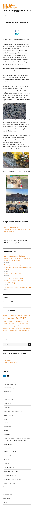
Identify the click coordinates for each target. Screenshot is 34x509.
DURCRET (11, 318)
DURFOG (4, 321)
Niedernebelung (11, 326)
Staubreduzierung (6, 328)
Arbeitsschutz (13, 315)
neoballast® (7, 456)
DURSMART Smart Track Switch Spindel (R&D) (17, 287)
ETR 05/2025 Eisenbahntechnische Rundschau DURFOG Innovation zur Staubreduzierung (14, 280)
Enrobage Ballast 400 (10, 475)
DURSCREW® (8, 415)
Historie (4, 326)
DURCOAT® (7, 427)
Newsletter (6, 498)
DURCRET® (7, 403)
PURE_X (6, 459)
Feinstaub (27, 321)
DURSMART (19, 321)
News (4, 487)
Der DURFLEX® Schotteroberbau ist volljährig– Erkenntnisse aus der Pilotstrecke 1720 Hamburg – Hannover (17, 258)
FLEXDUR (5, 323)
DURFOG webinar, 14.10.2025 (13, 274)
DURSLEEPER (8, 399)
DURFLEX (21, 318)
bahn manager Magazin (11, 227)
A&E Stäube (5, 315)
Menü (5, 15)
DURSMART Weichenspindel (13, 411)
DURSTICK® (7, 419)
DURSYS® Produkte (9, 384)
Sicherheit (20, 326)
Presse (5, 491)
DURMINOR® (8, 444)
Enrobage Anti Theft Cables (12, 479)
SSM (26, 326)
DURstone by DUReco (11, 452)
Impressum (7, 360)
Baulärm (20, 315)
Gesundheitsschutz (13, 323)
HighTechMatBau (23, 323)
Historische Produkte (10, 483)
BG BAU (25, 315)
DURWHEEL (8, 431)
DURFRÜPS (11, 321)
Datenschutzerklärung (10, 362)
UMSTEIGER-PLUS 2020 (11, 471)
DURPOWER (8, 434)
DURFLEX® (7, 392)
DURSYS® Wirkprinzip (11, 388)
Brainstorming (7, 494)
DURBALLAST (8, 448)
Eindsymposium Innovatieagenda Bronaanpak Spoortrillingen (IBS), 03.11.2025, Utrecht (17, 267)
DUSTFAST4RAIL (9, 467)
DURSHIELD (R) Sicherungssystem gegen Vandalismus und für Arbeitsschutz (17, 439)
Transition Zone (13, 330)
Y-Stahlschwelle (24, 330)
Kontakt (6, 358)
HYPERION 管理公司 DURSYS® (17, 11)
